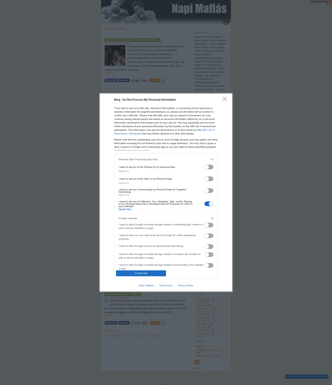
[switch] (208, 167)
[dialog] (166, 192)
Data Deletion (146, 285)
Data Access (166, 285)
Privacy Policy (185, 285)
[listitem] (166, 159)
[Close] (226, 100)
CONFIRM (141, 273)
